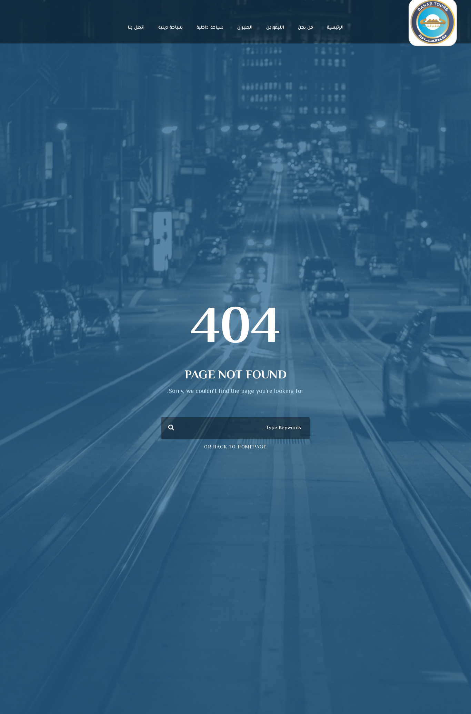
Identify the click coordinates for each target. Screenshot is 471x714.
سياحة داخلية (210, 27)
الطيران (244, 27)
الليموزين (275, 27)
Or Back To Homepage (235, 447)
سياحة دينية (170, 27)
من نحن (305, 27)
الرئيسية (335, 27)
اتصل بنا (136, 27)
